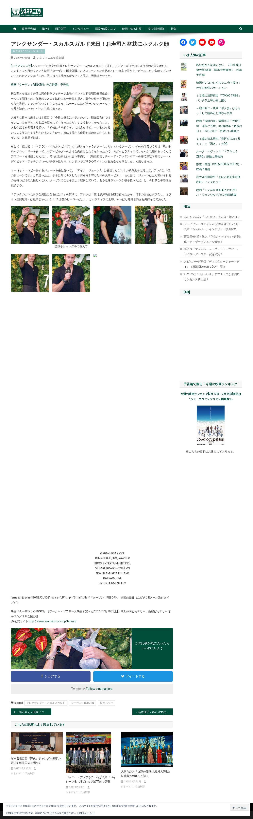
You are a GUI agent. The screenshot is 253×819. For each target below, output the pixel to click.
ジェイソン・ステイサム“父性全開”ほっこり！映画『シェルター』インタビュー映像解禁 (212, 226)
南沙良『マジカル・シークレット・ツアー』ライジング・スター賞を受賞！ (211, 251)
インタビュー (80, 28)
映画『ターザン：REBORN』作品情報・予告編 (40, 84)
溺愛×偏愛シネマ (105, 28)
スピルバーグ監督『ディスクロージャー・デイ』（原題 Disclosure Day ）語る (211, 264)
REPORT (60, 28)
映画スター (106, 702)
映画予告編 (29, 28)
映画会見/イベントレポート (28, 51)
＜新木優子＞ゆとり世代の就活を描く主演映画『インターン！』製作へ (154, 712)
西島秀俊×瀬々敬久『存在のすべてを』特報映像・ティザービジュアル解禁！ (212, 239)
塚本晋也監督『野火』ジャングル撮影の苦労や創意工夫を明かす (36, 760)
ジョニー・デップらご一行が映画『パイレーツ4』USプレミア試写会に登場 (91, 779)
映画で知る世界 (132, 28)
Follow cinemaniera (99, 689)
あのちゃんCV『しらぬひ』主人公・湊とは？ (212, 216)
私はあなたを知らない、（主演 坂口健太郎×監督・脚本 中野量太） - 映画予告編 (219, 69)
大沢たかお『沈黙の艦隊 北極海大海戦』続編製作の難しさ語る (146, 773)
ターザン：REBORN (82, 702)
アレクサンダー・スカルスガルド (45, 702)
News (45, 28)
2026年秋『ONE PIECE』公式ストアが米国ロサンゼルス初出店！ (212, 277)
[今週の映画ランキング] (211, 425)
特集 (173, 28)
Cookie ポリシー (85, 813)
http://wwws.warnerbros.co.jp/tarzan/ (52, 621)
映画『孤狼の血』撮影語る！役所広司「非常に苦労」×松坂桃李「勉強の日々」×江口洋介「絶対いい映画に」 (219, 125)
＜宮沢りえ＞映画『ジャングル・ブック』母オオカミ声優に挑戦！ (33, 712)
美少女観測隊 (156, 28)
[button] (30, 225)
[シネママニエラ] (21, 65)
